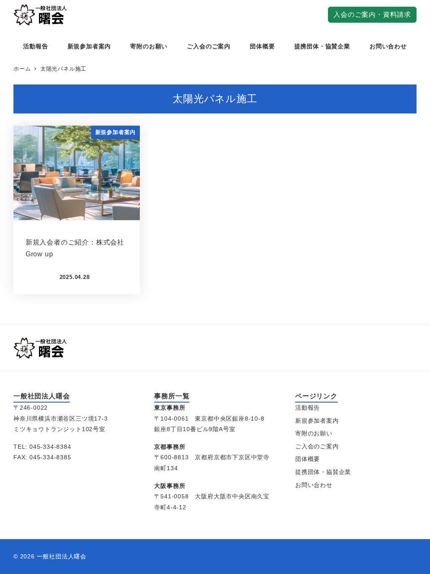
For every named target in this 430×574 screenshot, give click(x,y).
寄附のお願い (314, 433)
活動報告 (307, 407)
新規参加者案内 (317, 420)
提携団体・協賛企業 (323, 472)
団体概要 (307, 459)
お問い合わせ (314, 485)
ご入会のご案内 (317, 446)
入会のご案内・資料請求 (372, 14)
